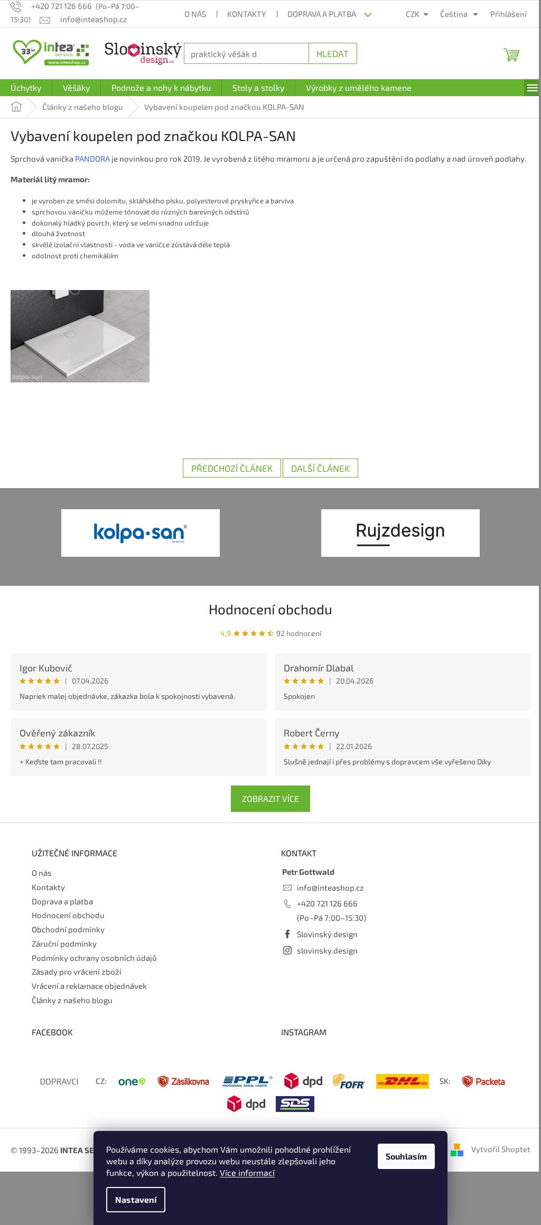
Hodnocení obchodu (267, 620)
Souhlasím (402, 1156)
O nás (191, 13)
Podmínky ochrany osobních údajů (94, 968)
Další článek (316, 479)
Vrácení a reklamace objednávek (89, 997)
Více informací (243, 1172)
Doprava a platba (318, 13)
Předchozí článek (228, 479)
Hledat (327, 53)
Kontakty (243, 13)
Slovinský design (323, 945)
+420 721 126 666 (323, 914)
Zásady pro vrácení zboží (77, 982)
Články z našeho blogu (72, 1011)
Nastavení (132, 1199)
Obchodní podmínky (68, 940)
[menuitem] (26, 87)
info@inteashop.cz (326, 898)
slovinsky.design (323, 961)
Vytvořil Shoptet (493, 1160)
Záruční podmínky (64, 954)
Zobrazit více (266, 809)
